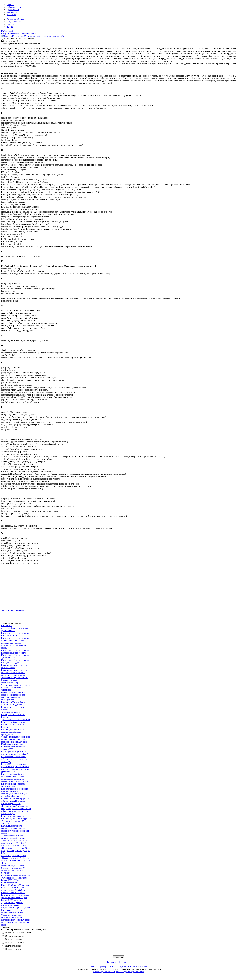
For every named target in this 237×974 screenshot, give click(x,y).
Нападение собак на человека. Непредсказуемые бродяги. (15, 651)
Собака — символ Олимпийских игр (9, 681)
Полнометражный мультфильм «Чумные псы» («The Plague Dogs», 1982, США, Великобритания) (15, 879)
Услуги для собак (15, 21)
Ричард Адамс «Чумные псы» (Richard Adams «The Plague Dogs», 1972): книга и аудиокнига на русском (15, 899)
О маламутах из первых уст (14, 794)
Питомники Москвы (16, 19)
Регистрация (13, 34)
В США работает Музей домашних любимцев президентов (12, 732)
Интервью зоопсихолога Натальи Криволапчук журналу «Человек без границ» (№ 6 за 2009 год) (16, 820)
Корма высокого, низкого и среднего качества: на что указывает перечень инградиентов (14, 696)
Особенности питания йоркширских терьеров (12, 916)
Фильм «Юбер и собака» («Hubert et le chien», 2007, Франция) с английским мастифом (13, 869)
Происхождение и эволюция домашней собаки (14, 790)
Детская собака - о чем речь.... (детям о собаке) (15, 629)
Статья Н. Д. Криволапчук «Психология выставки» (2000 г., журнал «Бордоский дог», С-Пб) (15, 849)
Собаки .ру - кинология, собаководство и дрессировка (118, 971)
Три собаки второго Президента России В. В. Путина (13, 714)
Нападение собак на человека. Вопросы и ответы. (15, 634)
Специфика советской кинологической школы (12, 911)
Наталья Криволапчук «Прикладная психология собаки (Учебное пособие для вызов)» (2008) (15, 829)
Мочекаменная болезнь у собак (15, 920)
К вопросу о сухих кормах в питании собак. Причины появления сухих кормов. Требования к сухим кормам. (14, 674)
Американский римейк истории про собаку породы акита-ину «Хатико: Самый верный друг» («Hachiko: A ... (15, 839)
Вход (3, 34)
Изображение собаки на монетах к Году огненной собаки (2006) (13, 746)
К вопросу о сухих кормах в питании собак (14, 666)
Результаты (112, 962)
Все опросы (124, 962)
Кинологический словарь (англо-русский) (44, 36)
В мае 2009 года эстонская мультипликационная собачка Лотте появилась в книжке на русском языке (15, 768)
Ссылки (144, 966)
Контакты (11, 14)
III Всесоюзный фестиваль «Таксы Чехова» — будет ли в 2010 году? (15, 759)
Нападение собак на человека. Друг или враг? (15, 656)
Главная (10, 4)
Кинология (12, 12)
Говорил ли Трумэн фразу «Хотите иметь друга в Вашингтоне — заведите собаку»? (13, 706)
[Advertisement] (47, 586)
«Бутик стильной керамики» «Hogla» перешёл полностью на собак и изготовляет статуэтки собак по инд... (16, 810)
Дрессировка (13, 9)
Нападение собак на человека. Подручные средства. (15, 661)
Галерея (10, 24)
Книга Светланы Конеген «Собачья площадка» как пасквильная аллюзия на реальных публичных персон (14, 777)
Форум (10, 26)
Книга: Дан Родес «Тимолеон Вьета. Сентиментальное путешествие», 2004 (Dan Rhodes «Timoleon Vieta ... (15, 889)
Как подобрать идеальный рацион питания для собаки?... (15, 752)
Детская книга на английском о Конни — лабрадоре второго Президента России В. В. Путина (15, 723)
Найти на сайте (8, 31)
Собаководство (14, 7)
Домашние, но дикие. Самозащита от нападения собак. (13, 645)
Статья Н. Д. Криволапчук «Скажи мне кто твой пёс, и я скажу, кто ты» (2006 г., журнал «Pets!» (15, 859)
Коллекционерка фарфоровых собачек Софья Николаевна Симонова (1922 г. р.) (15, 801)
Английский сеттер (10, 796)
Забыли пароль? (28, 34)
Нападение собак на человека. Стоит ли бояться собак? (15, 639)
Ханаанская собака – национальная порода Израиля (15, 906)
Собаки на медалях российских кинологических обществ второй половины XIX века (15, 739)
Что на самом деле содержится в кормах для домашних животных (15, 687)
